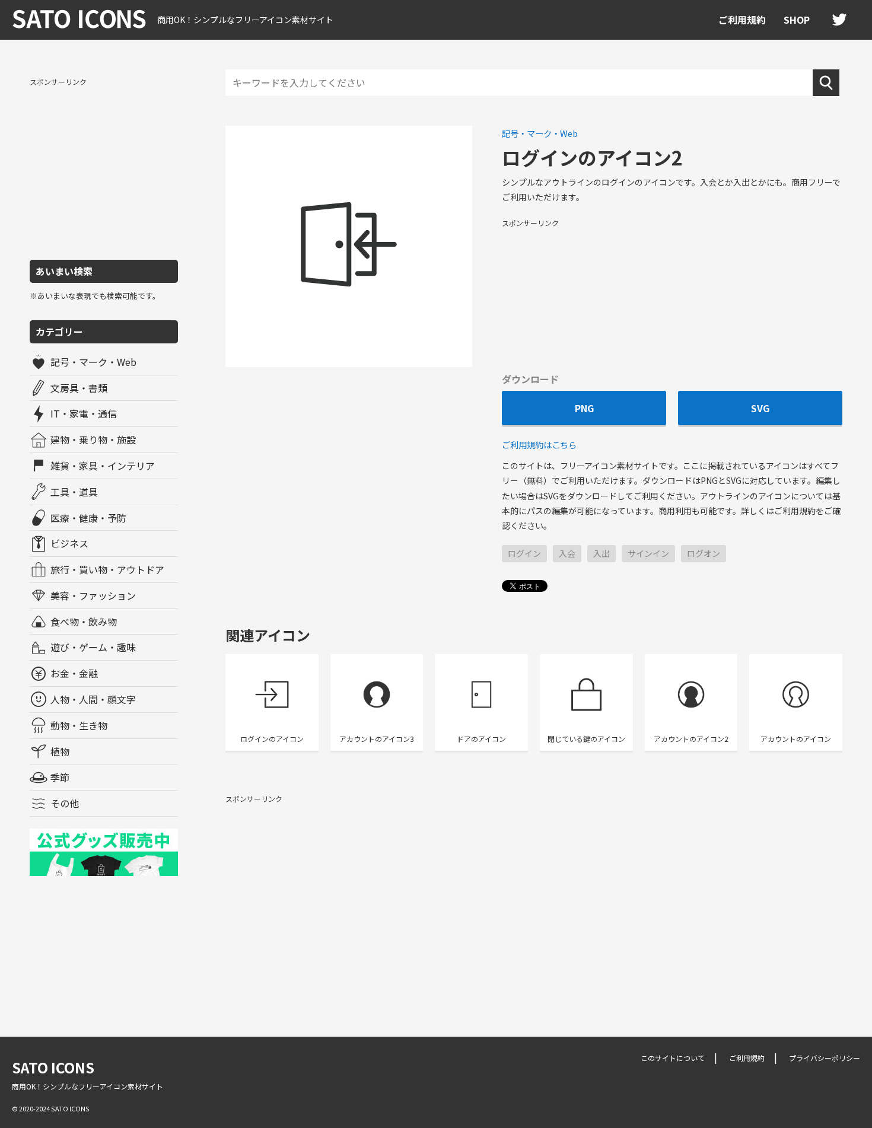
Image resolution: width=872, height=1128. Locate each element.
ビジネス (69, 543)
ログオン (703, 553)
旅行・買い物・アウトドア (107, 569)
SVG (760, 408)
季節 (59, 777)
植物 (59, 751)
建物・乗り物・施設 (93, 439)
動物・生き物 (78, 725)
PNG (584, 408)
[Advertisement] (104, 168)
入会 (567, 553)
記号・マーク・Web (93, 362)
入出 (601, 553)
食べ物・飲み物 (83, 621)
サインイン (648, 553)
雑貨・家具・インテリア (102, 465)
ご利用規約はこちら (539, 444)
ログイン (524, 553)
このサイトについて (673, 1058)
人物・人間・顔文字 (93, 699)
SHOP (797, 19)
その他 (64, 803)
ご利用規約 (742, 19)
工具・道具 (74, 492)
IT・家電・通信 (83, 413)
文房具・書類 (78, 388)
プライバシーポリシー (824, 1058)
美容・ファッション (93, 595)
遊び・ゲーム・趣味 (93, 647)
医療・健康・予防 (88, 518)
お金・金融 (74, 673)
